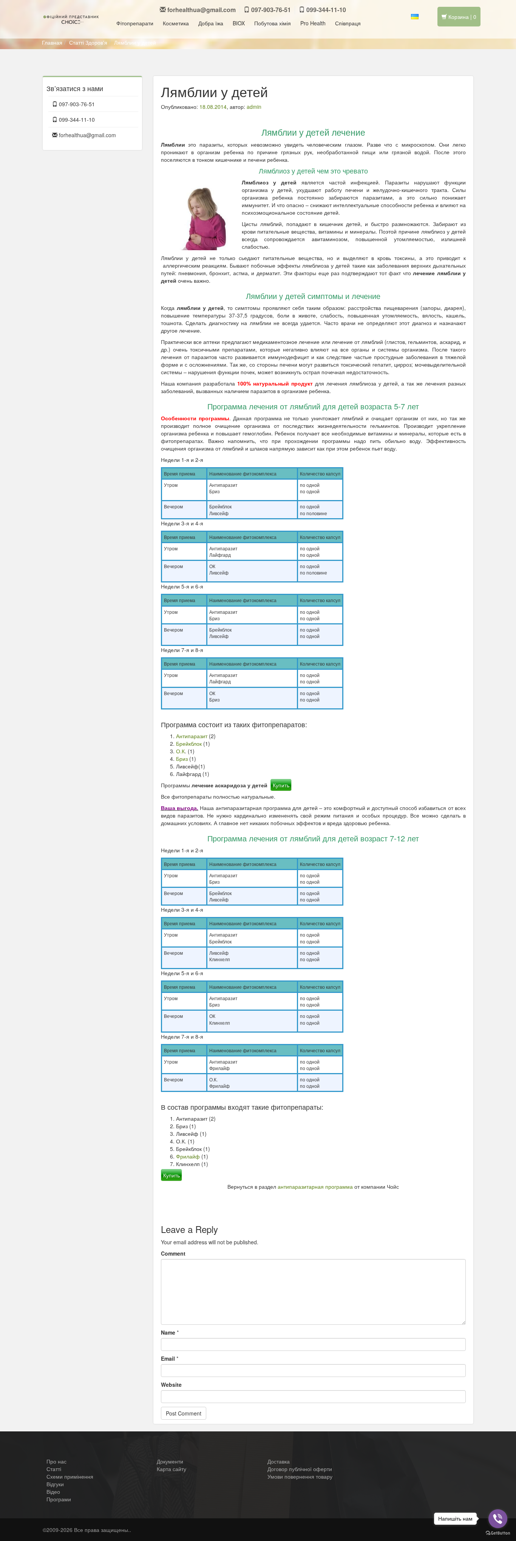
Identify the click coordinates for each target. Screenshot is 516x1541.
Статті (76, 42)
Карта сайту (171, 1469)
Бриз (182, 758)
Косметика (176, 23)
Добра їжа (210, 23)
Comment (173, 1253)
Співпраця (348, 23)
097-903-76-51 (270, 9)
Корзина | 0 (461, 16)
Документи (170, 1461)
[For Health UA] (71, 19)
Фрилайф (188, 1156)
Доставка (278, 1461)
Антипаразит (191, 736)
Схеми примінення (69, 1476)
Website (171, 1384)
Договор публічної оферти (299, 1469)
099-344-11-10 (325, 9)
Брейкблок (189, 743)
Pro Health (313, 23)
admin (254, 106)
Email (168, 1358)
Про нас (56, 1461)
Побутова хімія (272, 23)
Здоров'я (96, 42)
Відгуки (55, 1484)
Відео (53, 1491)
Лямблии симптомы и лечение (413, 1198)
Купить (281, 785)
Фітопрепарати (134, 23)
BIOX (239, 23)
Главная (52, 42)
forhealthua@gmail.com (201, 9)
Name (168, 1332)
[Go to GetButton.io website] (498, 1533)
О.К (180, 751)
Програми (58, 1499)
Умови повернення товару (299, 1476)
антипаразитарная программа (315, 1186)
